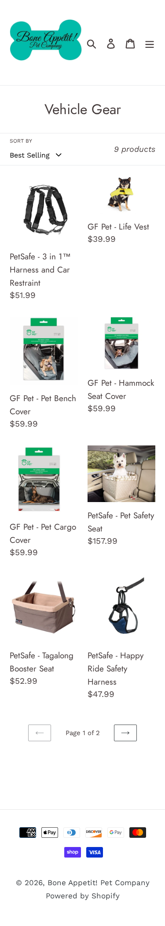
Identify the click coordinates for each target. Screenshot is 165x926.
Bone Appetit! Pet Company (99, 882)
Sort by (21, 141)
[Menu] (149, 43)
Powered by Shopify (83, 895)
